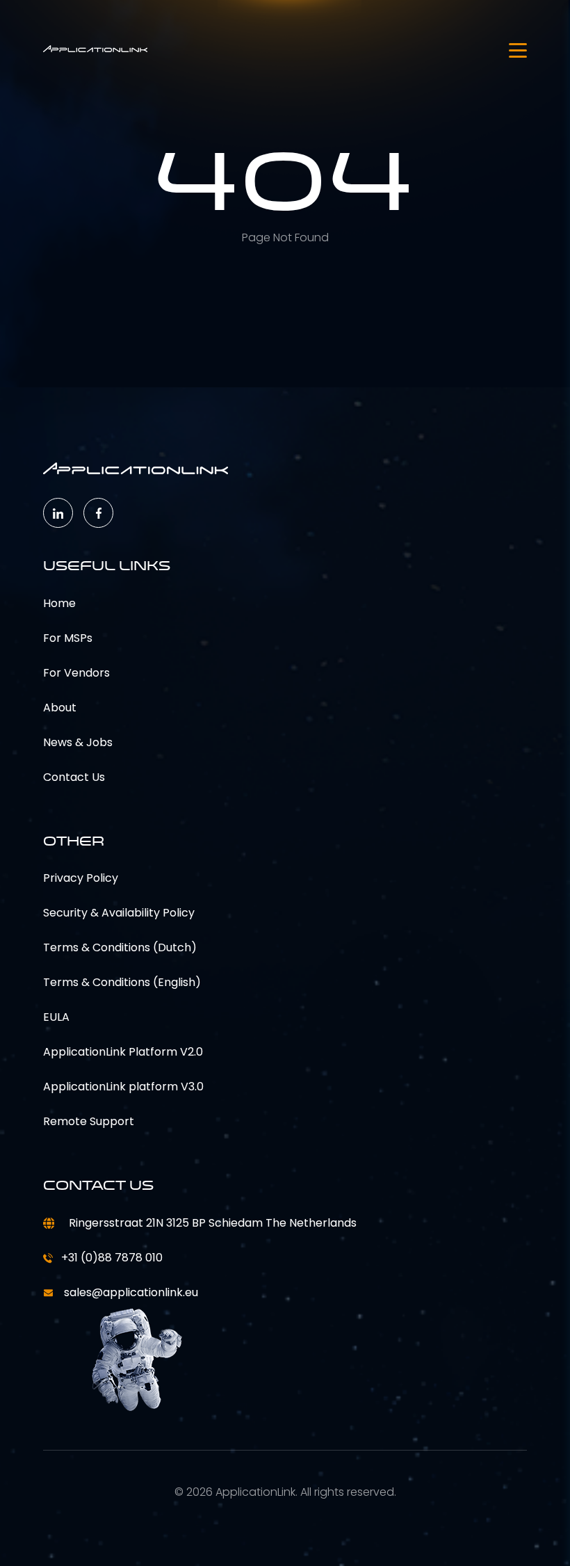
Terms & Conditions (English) (122, 982)
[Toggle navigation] (518, 50)
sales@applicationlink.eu (129, 1292)
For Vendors (76, 673)
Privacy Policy (80, 878)
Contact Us (74, 777)
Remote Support (88, 1121)
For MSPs (67, 638)
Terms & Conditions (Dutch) (120, 947)
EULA (56, 1017)
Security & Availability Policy (119, 913)
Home (59, 603)
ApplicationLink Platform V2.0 (123, 1052)
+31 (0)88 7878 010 (112, 1258)
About (59, 708)
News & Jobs (78, 742)
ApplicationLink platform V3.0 (123, 1087)
